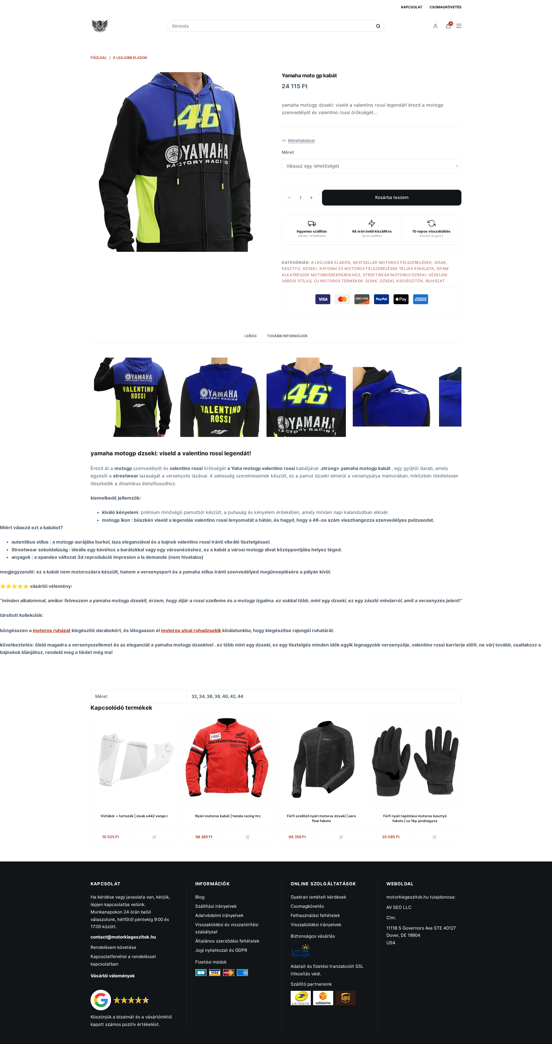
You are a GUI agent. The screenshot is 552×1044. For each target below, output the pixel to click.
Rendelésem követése (113, 947)
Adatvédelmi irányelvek (219, 915)
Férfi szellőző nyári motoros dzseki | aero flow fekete (321, 818)
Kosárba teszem (392, 197)
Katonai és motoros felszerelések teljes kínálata (376, 268)
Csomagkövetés (445, 7)
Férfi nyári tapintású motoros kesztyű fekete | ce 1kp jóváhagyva (414, 818)
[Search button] (378, 26)
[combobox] (272, 26)
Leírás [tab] (251, 336)
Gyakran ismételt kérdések (318, 897)
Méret (288, 152)
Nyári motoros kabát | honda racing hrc (228, 816)
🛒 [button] (154, 836)
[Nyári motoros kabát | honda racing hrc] (228, 760)
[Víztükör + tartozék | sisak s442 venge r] (134, 760)
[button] (298, 141)
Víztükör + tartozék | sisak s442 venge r (134, 816)
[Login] (435, 26)
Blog (199, 897)
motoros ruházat (51, 630)
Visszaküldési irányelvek (316, 924)
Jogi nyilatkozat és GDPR (221, 950)
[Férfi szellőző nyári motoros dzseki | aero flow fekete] (321, 760)
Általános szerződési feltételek (227, 941)
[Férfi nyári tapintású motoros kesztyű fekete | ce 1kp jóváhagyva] (415, 760)
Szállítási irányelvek (216, 906)
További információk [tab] (287, 336)
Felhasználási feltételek (315, 915)
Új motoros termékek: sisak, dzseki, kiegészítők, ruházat (379, 281)
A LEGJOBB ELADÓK (330, 262)
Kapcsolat (411, 7)
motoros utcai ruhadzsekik (191, 630)
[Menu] (458, 25)
